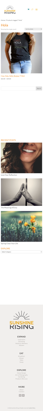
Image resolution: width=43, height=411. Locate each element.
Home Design (21, 373)
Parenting (21, 341)
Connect (21, 391)
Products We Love (22, 379)
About (22, 390)
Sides (21, 360)
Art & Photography (21, 375)
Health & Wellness (21, 343)
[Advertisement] (21, 114)
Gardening (21, 377)
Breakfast (21, 356)
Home (3, 20)
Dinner (21, 358)
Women (21, 345)
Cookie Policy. (32, 408)
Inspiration (21, 339)
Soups (22, 362)
